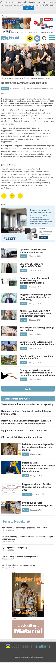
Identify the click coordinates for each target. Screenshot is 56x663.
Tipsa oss (43, 32)
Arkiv (30, 32)
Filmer (36, 32)
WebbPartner (39, 657)
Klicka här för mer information (42, 4)
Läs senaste (23, 32)
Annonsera (14, 32)
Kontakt (50, 32)
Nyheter (5, 88)
